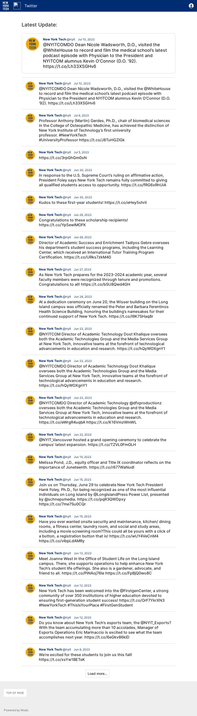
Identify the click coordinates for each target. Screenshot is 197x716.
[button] (191, 6)
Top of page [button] (15, 693)
